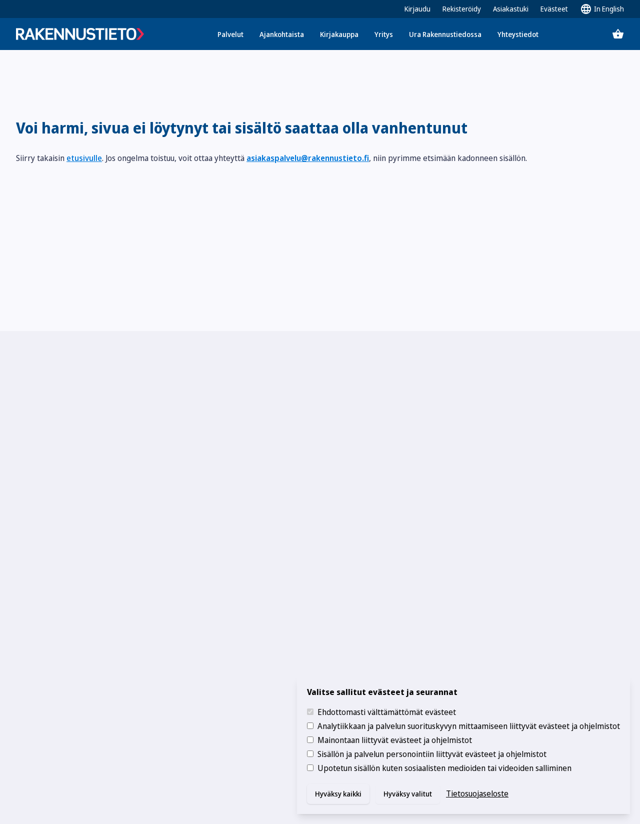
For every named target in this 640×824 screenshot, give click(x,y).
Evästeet (554, 9)
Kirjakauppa (339, 34)
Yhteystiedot (518, 34)
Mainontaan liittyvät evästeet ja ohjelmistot (395, 740)
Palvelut (231, 34)
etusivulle (84, 158)
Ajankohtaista (282, 34)
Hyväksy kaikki (338, 793)
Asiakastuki (510, 9)
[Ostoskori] (618, 34)
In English (609, 9)
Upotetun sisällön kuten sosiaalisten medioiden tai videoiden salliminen (445, 768)
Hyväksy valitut (408, 793)
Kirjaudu (417, 9)
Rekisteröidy (461, 9)
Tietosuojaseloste (477, 793)
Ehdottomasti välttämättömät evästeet (387, 712)
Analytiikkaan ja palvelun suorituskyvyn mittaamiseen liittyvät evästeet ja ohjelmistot (469, 726)
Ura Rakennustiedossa (445, 34)
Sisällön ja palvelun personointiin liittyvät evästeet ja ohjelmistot (432, 754)
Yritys (383, 34)
